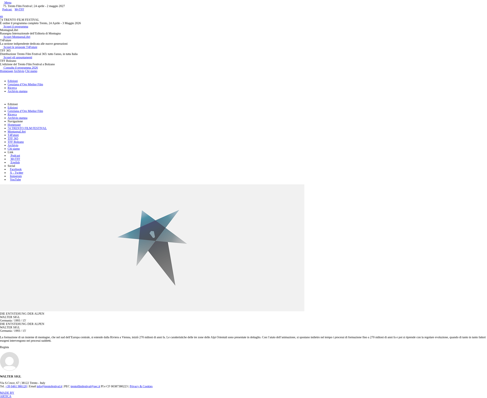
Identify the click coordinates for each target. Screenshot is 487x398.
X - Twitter (16, 172)
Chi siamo (31, 71)
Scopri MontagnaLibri (16, 36)
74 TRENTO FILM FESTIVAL (27, 128)
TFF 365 (13, 138)
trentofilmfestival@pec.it (85, 386)
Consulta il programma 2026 (20, 67)
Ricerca (12, 87)
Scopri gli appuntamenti (17, 57)
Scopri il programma (15, 26)
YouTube (15, 179)
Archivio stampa (17, 91)
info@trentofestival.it (49, 386)
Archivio (19, 71)
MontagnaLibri (17, 131)
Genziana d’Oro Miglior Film (25, 84)
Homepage (6, 71)
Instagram (16, 176)
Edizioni (13, 81)
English (15, 162)
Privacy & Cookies (141, 386)
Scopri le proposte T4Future (20, 47)
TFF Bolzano (16, 141)
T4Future (13, 135)
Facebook (16, 169)
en (1, 16)
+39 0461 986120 (16, 386)
